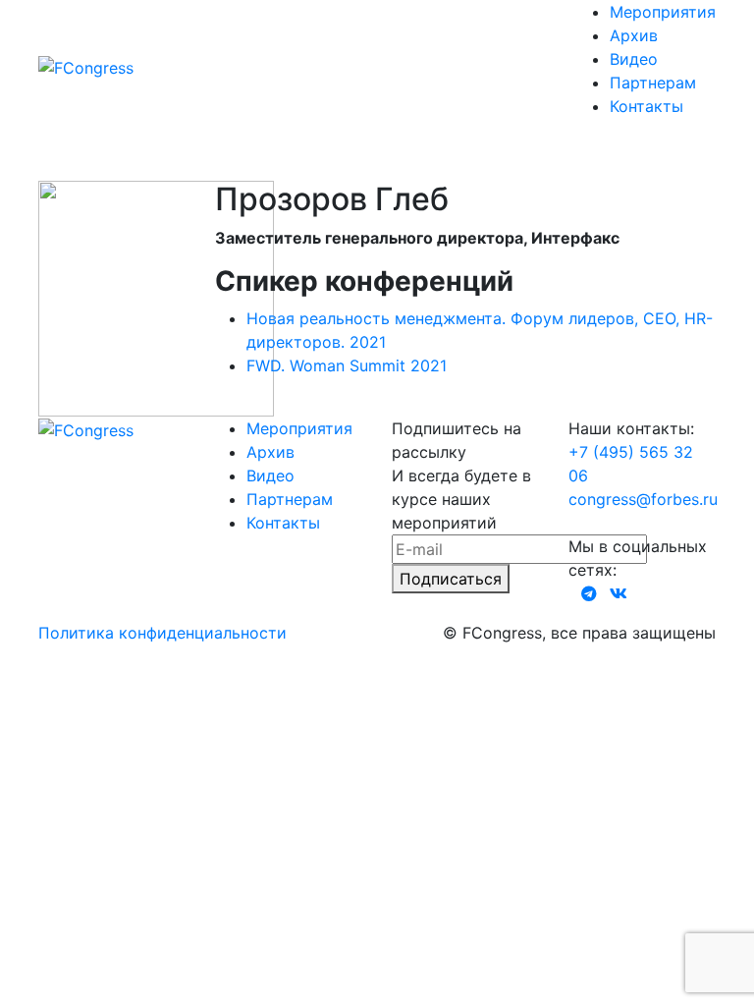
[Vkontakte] (618, 593)
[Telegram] (589, 593)
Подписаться (451, 578)
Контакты (646, 106)
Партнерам (653, 82)
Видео (634, 59)
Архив (634, 35)
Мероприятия (663, 12)
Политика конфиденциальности (162, 633)
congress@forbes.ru (643, 499)
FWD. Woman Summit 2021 (346, 365)
